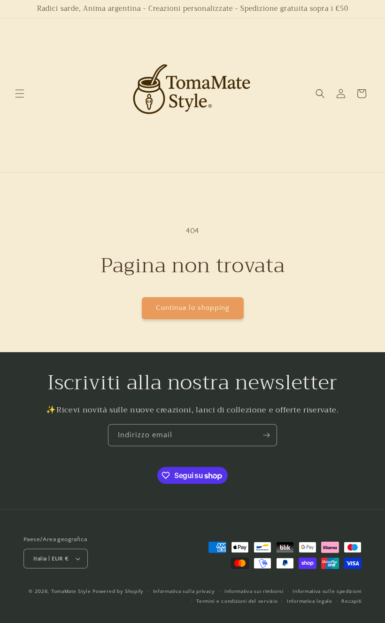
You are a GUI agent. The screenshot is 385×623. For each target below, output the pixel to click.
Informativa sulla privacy (184, 591)
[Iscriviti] (266, 435)
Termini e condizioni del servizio (236, 601)
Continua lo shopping (193, 308)
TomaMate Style (72, 591)
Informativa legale (309, 601)
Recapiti (351, 601)
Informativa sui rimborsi (254, 591)
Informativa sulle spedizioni (327, 591)
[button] (19, 93)
